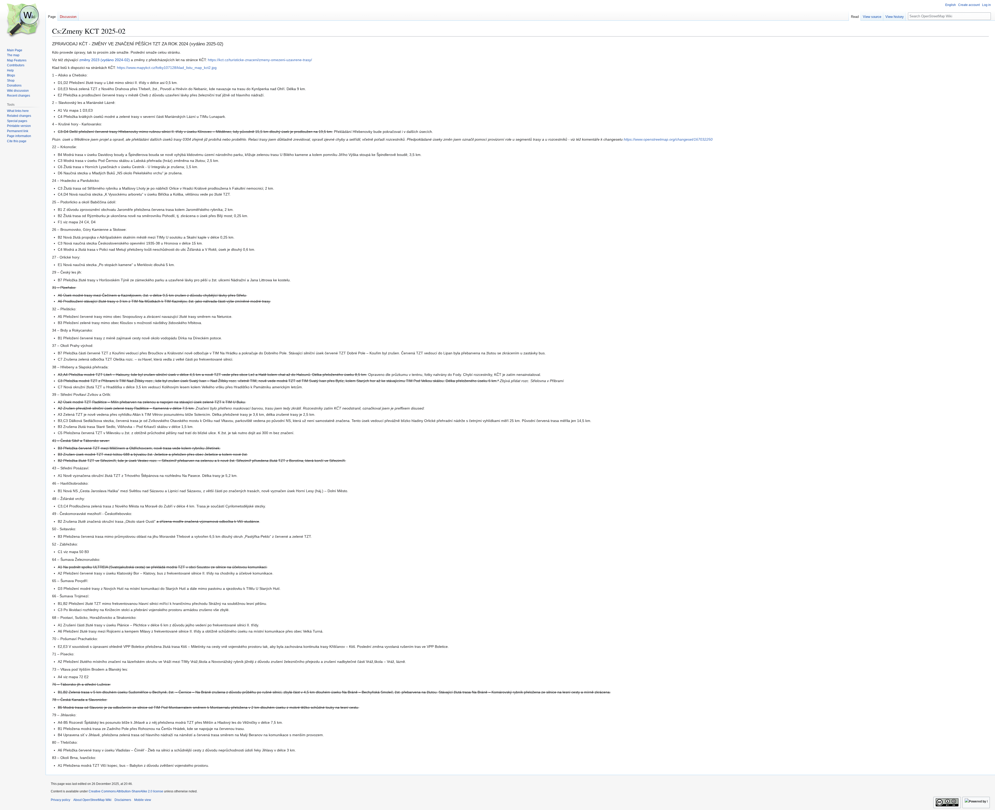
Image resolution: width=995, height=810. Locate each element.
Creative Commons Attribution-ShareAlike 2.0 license (126, 791)
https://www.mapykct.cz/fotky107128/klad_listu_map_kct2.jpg (167, 68)
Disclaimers (123, 800)
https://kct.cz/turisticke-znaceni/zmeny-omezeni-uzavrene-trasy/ (260, 60)
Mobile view (142, 800)
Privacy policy (60, 800)
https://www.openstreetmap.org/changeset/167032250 (668, 139)
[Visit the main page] (23, 20)
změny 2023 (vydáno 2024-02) (104, 60)
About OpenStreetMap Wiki (92, 800)
